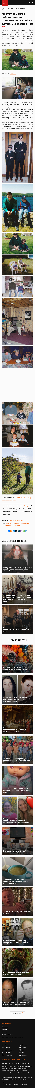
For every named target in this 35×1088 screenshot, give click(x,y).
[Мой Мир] (14, 531)
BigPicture (13, 8)
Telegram (27, 506)
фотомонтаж (6, 525)
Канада (16, 523)
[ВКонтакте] (9, 531)
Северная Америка (16, 520)
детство (9, 523)
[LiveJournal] (19, 531)
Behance (13, 74)
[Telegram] (26, 531)
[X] (16, 531)
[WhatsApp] (24, 531)
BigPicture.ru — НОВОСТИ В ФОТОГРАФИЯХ (15, 1063)
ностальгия (24, 523)
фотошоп (16, 525)
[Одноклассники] (11, 531)
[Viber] (21, 531)
